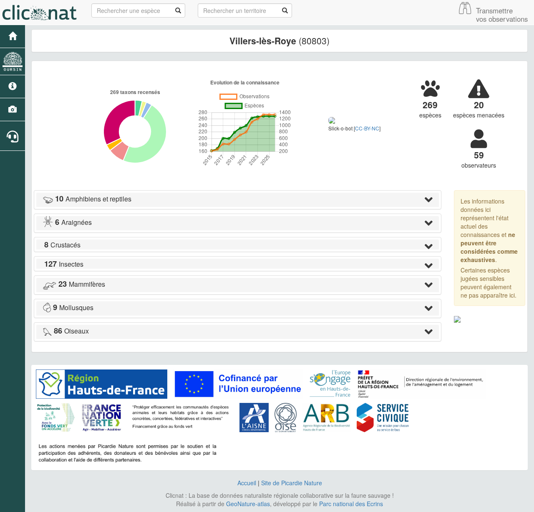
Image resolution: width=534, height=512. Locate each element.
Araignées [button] (73, 222)
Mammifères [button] (81, 284)
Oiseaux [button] (71, 331)
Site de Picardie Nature (291, 483)
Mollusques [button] (73, 307)
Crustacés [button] (62, 245)
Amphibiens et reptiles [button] (93, 199)
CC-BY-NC (367, 128)
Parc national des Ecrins (351, 503)
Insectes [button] (63, 264)
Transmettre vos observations (502, 14)
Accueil (246, 483)
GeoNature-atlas (248, 503)
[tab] (237, 200)
